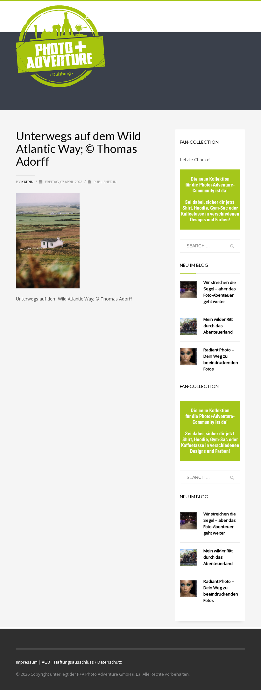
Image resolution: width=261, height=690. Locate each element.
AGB (46, 662)
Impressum (27, 662)
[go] (232, 246)
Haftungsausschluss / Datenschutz (88, 662)
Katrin (27, 182)
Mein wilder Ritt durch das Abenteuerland (218, 325)
